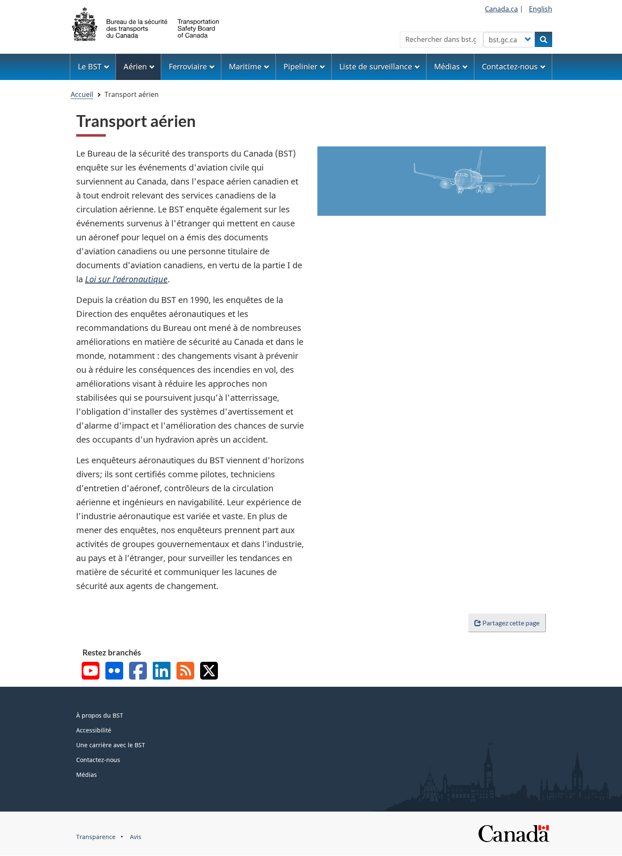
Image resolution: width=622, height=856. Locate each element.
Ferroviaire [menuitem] (188, 66)
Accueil (82, 94)
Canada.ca (501, 9)
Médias (86, 775)
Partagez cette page (510, 623)
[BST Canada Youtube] (90, 672)
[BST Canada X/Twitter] (209, 672)
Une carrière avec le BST (110, 745)
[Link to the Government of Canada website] (513, 833)
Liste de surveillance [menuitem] (375, 66)
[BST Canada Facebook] (138, 672)
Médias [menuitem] (447, 66)
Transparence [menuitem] (96, 837)
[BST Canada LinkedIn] (162, 672)
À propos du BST (99, 715)
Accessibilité (93, 730)
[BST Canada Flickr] (114, 672)
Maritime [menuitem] (245, 66)
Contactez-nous (98, 760)
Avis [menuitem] (135, 837)
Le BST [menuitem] (90, 66)
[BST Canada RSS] (185, 672)
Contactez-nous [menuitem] (510, 66)
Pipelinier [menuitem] (300, 66)
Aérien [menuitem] (135, 66)
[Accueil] (146, 23)
